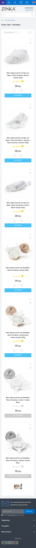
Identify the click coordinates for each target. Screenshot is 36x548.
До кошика (18, 95)
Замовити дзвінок (29, 10)
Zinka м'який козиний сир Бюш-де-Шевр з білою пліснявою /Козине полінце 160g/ (18, 75)
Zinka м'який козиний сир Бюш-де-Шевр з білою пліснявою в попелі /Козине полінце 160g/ (18, 205)
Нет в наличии (18, 415)
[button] (15, 2)
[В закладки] (30, 40)
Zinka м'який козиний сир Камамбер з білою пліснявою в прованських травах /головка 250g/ (18, 335)
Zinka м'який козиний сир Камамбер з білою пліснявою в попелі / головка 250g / (18, 400)
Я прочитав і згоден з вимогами (13, 515)
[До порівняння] (30, 43)
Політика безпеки (12, 515)
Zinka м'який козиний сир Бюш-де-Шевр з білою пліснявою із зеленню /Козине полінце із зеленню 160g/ (18, 140)
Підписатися (29, 511)
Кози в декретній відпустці (18, 476)
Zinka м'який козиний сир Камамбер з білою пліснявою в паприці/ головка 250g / (18, 460)
